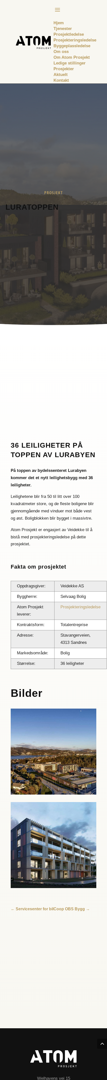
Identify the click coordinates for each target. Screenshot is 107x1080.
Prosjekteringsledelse (80, 607)
